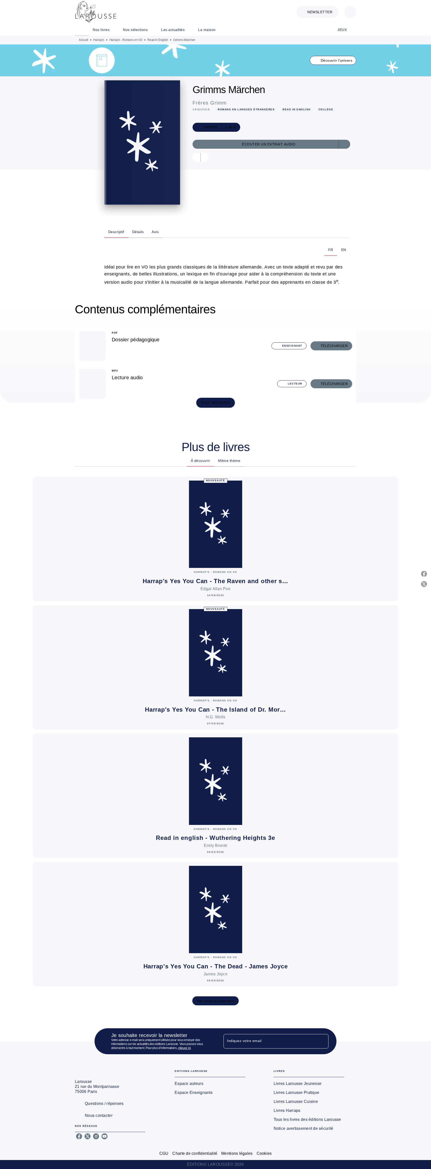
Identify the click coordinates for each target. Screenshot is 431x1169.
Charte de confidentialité (194, 1153)
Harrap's (98, 40)
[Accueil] (96, 12)
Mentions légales (236, 1153)
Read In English (157, 40)
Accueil (83, 40)
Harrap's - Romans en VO (125, 40)
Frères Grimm (210, 103)
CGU (164, 1153)
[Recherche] (350, 12)
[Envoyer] (322, 1041)
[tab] (82, 30)
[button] (317, 12)
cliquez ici (184, 1048)
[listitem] (79, 1136)
